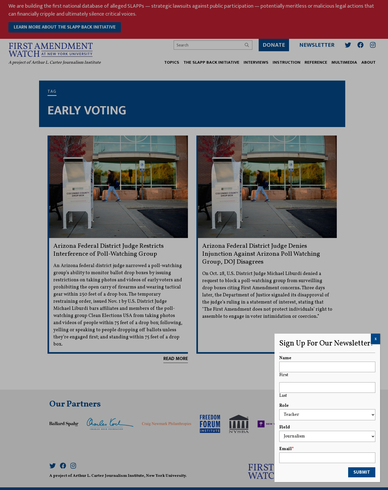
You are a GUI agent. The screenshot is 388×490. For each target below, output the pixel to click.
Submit (361, 472)
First (283, 375)
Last (283, 396)
